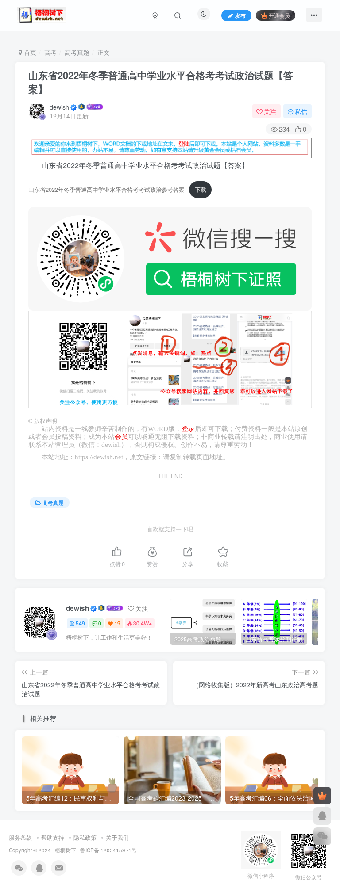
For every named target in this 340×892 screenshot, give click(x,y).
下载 (200, 189)
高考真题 (77, 52)
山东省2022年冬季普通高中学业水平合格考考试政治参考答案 (106, 189)
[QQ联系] (322, 816)
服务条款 (20, 837)
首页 (29, 52)
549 (80, 623)
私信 (301, 111)
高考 (50, 52)
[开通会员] (322, 795)
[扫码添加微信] (322, 836)
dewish (59, 107)
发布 (240, 15)
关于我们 (117, 837)
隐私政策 (85, 837)
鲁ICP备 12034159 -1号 (108, 850)
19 (117, 623)
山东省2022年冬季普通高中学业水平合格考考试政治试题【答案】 (160, 82)
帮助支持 (52, 837)
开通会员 (279, 15)
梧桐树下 (65, 850)
